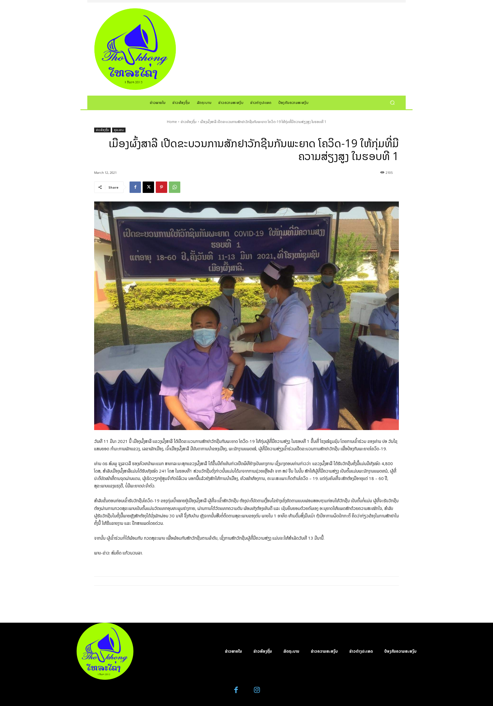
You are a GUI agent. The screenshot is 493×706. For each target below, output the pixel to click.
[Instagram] (257, 690)
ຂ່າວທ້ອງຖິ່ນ (189, 121)
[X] (148, 187)
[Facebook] (135, 187)
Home (172, 121)
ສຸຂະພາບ (119, 130)
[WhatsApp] (174, 187)
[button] (392, 102)
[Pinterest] (161, 187)
